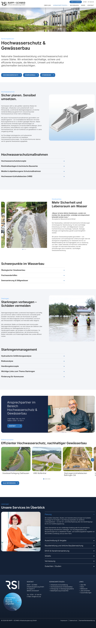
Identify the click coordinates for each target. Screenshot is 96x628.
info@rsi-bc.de (36, 596)
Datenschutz (73, 620)
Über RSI (83, 585)
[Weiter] (92, 459)
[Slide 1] (22, 249)
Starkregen (46, 75)
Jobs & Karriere (76, 2)
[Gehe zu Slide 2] (45, 478)
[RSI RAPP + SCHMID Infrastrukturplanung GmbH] (13, 3)
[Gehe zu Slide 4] (48, 478)
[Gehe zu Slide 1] (43, 478)
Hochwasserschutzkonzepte (13, 161)
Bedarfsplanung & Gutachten (59, 590)
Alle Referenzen (9, 483)
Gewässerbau (30, 75)
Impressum (63, 620)
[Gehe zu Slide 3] (46, 478)
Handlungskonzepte (10, 366)
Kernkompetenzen (60, 5)
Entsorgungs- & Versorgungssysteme (62, 589)
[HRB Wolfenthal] (46, 459)
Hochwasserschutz (10, 75)
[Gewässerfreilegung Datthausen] (16, 459)
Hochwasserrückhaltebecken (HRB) (16, 176)
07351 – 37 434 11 (18, 420)
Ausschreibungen (85, 592)
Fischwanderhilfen (9, 275)
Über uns (47, 5)
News (83, 5)
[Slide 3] (25, 249)
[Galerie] (24, 225)
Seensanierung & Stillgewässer (14, 280)
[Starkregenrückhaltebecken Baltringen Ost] (77, 459)
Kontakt (91, 5)
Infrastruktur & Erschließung (59, 585)
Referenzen (74, 5)
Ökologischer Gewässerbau (13, 270)
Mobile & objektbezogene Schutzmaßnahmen (21, 171)
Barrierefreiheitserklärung (87, 620)
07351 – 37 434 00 (88, 2)
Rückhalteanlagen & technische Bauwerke (19, 166)
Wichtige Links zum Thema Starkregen (18, 371)
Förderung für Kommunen (12, 376)
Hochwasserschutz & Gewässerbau (61, 587)
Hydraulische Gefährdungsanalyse (16, 356)
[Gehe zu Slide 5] (49, 478)
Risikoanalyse (7, 361)
